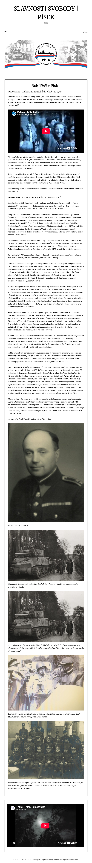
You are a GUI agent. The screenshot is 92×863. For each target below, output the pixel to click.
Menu (85, 32)
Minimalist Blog (59, 860)
